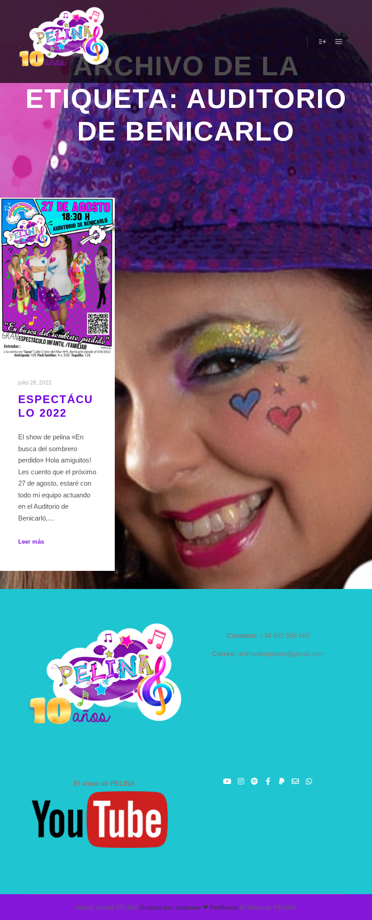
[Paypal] (282, 781)
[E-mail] (295, 781)
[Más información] (322, 42)
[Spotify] (254, 781)
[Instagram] (241, 781)
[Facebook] (268, 781)
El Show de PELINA (268, 907)
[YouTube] (227, 781)
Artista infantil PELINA (107, 907)
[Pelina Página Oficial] (63, 41)
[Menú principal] (339, 42)
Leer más (31, 541)
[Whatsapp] (309, 781)
